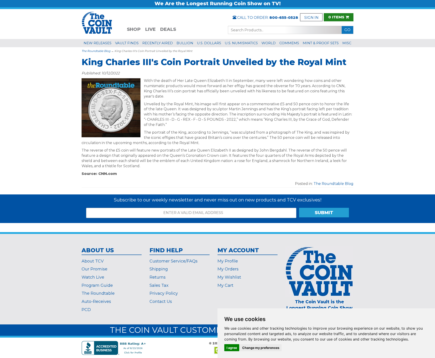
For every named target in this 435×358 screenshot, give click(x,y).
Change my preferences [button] (260, 348)
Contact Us (161, 301)
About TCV (93, 261)
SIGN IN (311, 17)
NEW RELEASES (97, 43)
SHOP (134, 29)
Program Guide (97, 285)
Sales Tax (159, 285)
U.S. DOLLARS (209, 43)
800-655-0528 (283, 17)
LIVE (150, 29)
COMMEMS (289, 43)
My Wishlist (229, 277)
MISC (346, 43)
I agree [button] (232, 348)
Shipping (159, 269)
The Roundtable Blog (96, 51)
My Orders (228, 269)
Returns (158, 277)
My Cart (225, 285)
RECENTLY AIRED (157, 43)
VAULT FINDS (127, 43)
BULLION (184, 43)
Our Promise (94, 269)
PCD (86, 309)
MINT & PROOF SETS (321, 43)
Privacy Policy (164, 293)
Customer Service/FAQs (174, 261)
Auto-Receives (96, 301)
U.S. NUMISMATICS (241, 43)
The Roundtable (98, 293)
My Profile (228, 261)
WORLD (268, 43)
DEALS (168, 29)
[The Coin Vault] (97, 22)
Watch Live (93, 277)
